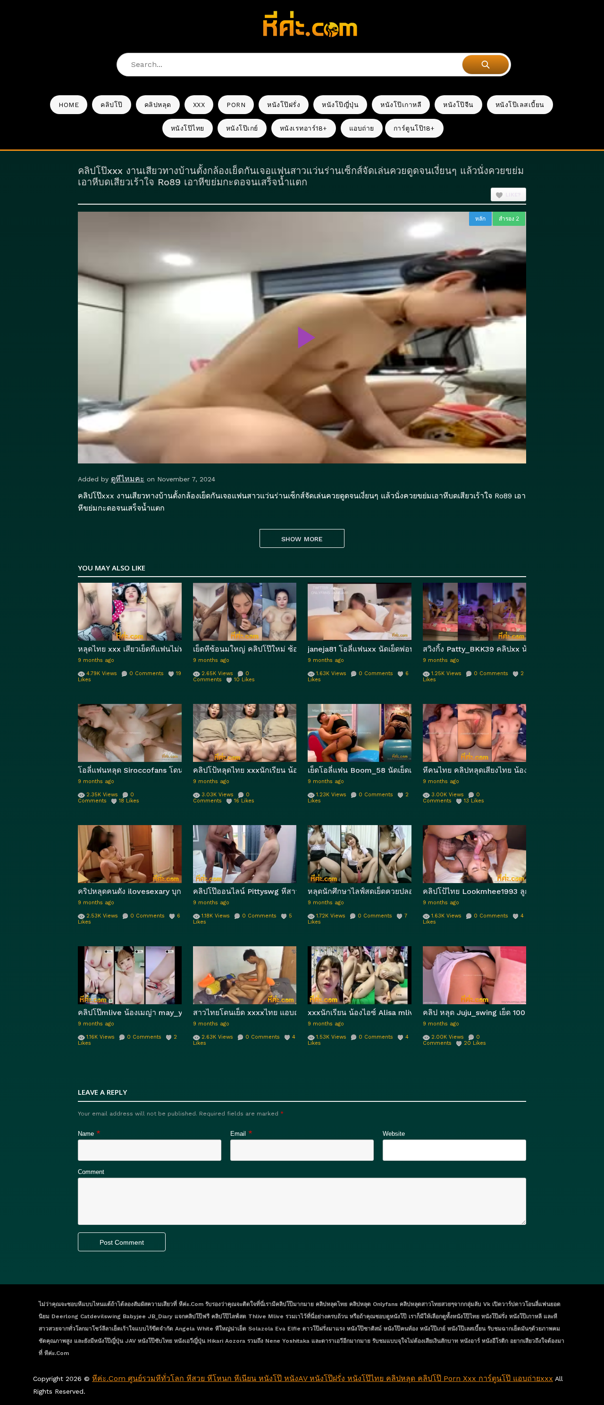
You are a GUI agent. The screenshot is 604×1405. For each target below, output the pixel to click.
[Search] (485, 64)
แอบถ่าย (361, 128)
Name (86, 1133)
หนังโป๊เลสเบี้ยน (520, 104)
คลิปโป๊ (112, 104)
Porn (235, 104)
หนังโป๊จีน (458, 104)
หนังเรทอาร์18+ (303, 128)
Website (394, 1133)
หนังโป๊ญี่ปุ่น (340, 104)
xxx (199, 104)
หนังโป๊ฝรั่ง (283, 104)
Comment (91, 1171)
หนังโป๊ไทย (187, 128)
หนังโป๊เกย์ (242, 128)
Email (238, 1133)
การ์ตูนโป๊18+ (414, 128)
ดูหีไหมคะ (127, 478)
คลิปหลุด (157, 104)
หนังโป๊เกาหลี (400, 104)
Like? (513, 195)
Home (69, 104)
